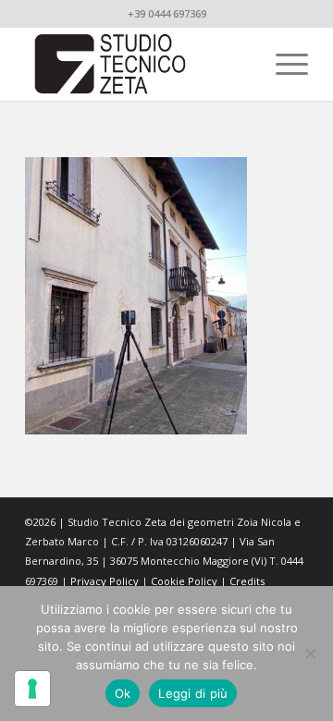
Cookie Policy (184, 581)
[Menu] (282, 64)
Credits (247, 581)
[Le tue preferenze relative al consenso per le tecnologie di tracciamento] (32, 688)
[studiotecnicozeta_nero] (138, 64)
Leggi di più (193, 693)
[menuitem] (282, 64)
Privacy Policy (104, 581)
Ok (123, 693)
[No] (310, 653)
